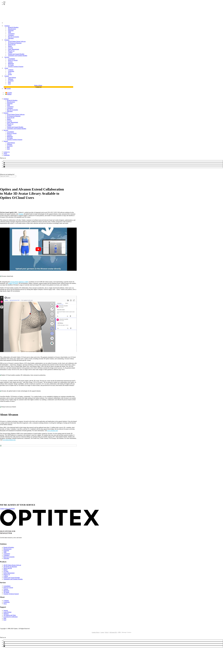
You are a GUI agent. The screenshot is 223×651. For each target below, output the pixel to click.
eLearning (11, 80)
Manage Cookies (126, 632)
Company (10, 69)
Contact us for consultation (7, 508)
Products (7, 40)
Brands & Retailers (13, 27)
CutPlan (10, 52)
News (9, 73)
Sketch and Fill (7, 568)
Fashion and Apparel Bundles (16, 54)
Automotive (11, 33)
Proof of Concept (13, 60)
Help (9, 82)
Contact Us (6, 152)
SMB (9, 32)
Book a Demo (38, 85)
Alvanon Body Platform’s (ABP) (19, 281)
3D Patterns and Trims (9, 615)
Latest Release (12, 77)
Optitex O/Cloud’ (13, 283)
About (6, 68)
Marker (10, 46)
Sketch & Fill (11, 44)
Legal (102, 632)
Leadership (11, 71)
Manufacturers (12, 29)
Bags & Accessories (13, 36)
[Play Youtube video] (38, 249)
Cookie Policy (95, 632)
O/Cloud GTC (113, 632)
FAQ (9, 84)
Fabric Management (13, 49)
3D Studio (11, 65)
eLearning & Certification (10, 616)
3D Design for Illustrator (15, 43)
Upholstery (11, 35)
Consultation (11, 58)
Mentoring (11, 63)
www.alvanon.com (52, 430)
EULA (106, 632)
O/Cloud (10, 47)
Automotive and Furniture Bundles (17, 55)
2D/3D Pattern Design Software (17, 41)
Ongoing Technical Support (15, 66)
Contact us (38, 87)
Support (7, 76)
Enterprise (11, 30)
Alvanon (20, 214)
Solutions (7, 25)
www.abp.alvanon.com (9, 440)
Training (10, 62)
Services (7, 57)
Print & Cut (11, 51)
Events (10, 74)
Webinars (10, 79)
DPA (119, 632)
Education (11, 38)
